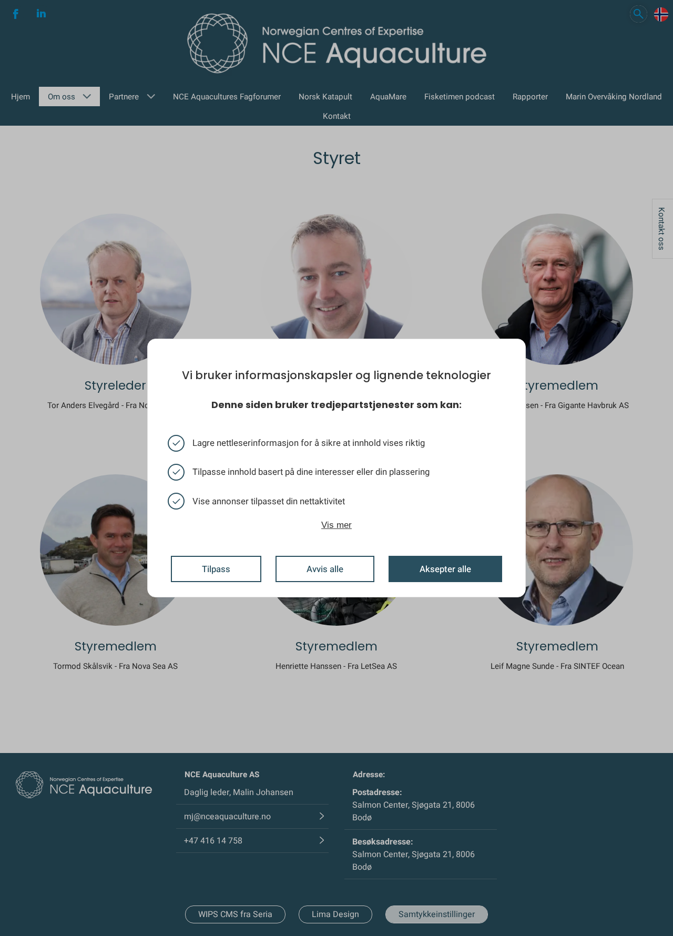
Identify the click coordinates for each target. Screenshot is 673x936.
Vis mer (336, 525)
